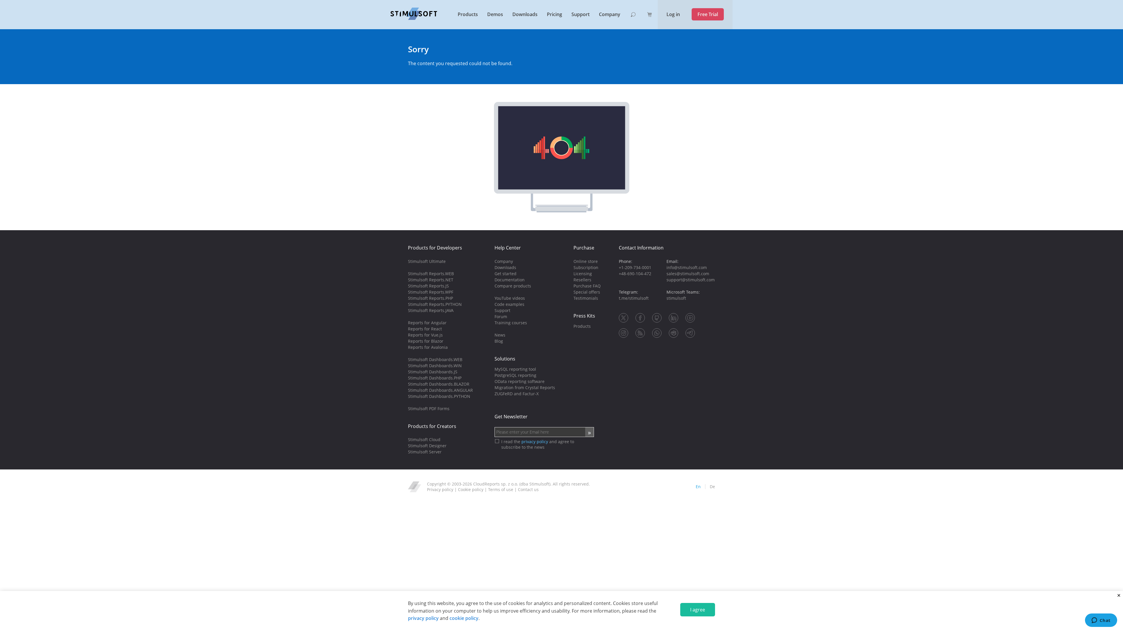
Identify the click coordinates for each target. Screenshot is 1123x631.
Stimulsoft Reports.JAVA (431, 310)
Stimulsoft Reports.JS (428, 286)
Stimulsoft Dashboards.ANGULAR (440, 390)
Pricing (554, 14)
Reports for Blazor (425, 341)
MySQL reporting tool (515, 369)
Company (609, 14)
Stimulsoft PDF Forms (428, 408)
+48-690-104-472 (635, 273)
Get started (505, 273)
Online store (585, 261)
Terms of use (500, 489)
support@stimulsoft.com (690, 279)
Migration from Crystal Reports (525, 387)
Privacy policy (440, 489)
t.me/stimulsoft (634, 298)
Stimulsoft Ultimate (427, 261)
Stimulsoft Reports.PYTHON (435, 304)
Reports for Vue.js (425, 335)
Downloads (525, 14)
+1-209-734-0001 (635, 267)
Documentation (510, 279)
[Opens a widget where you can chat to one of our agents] (1101, 620)
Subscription (585, 267)
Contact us (528, 489)
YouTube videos (510, 298)
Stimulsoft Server (425, 452)
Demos (495, 14)
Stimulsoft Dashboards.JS (432, 372)
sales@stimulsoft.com (687, 273)
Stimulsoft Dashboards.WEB (435, 359)
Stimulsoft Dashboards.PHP (434, 378)
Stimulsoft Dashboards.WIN (435, 365)
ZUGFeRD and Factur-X (517, 393)
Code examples (509, 304)
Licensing (582, 273)
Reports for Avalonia (428, 347)
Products (468, 14)
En (698, 486)
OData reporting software (520, 381)
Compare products (513, 286)
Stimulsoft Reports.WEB (431, 273)
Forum (501, 316)
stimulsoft (676, 298)
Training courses (511, 322)
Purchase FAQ (587, 286)
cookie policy (463, 618)
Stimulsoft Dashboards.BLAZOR (438, 384)
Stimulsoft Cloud (424, 439)
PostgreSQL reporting (515, 375)
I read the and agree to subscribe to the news (537, 444)
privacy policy (423, 618)
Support (580, 14)
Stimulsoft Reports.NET (430, 279)
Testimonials (585, 298)
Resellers (582, 279)
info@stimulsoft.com (686, 267)
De (712, 486)
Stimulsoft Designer (427, 445)
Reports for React (425, 329)
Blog (499, 341)
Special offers (586, 292)
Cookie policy (470, 489)
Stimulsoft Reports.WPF (430, 292)
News (500, 335)
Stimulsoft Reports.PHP (430, 298)
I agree (697, 609)
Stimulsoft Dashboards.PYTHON (439, 396)
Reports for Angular (427, 322)
